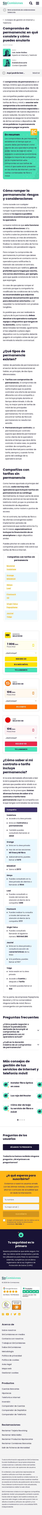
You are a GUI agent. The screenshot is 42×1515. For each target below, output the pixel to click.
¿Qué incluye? (11, 653)
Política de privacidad (12, 1355)
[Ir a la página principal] (13, 3)
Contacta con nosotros (12, 1338)
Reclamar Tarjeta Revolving (14, 1430)
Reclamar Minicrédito (11, 1435)
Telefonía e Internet (11, 1397)
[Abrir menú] (37, 3)
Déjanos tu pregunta (21, 1147)
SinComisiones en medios (13, 1334)
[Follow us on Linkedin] (19, 1314)
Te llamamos (21, 670)
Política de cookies (10, 1360)
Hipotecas (6, 1393)
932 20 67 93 (21, 744)
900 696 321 (21, 659)
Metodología (8, 1351)
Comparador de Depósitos (14, 1410)
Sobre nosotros (9, 1330)
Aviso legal (7, 1364)
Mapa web (7, 1368)
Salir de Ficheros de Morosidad (16, 1447)
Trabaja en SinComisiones (13, 1343)
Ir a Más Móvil (21, 664)
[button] (17, 1119)
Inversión (6, 1401)
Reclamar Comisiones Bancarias (16, 1443)
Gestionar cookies (10, 1372)
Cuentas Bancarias (10, 1389)
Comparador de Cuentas (13, 1406)
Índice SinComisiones (11, 1347)
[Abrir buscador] (30, 3)
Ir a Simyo (21, 707)
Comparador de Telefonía (14, 1414)
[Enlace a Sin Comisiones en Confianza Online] (21, 1305)
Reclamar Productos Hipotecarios (17, 1439)
